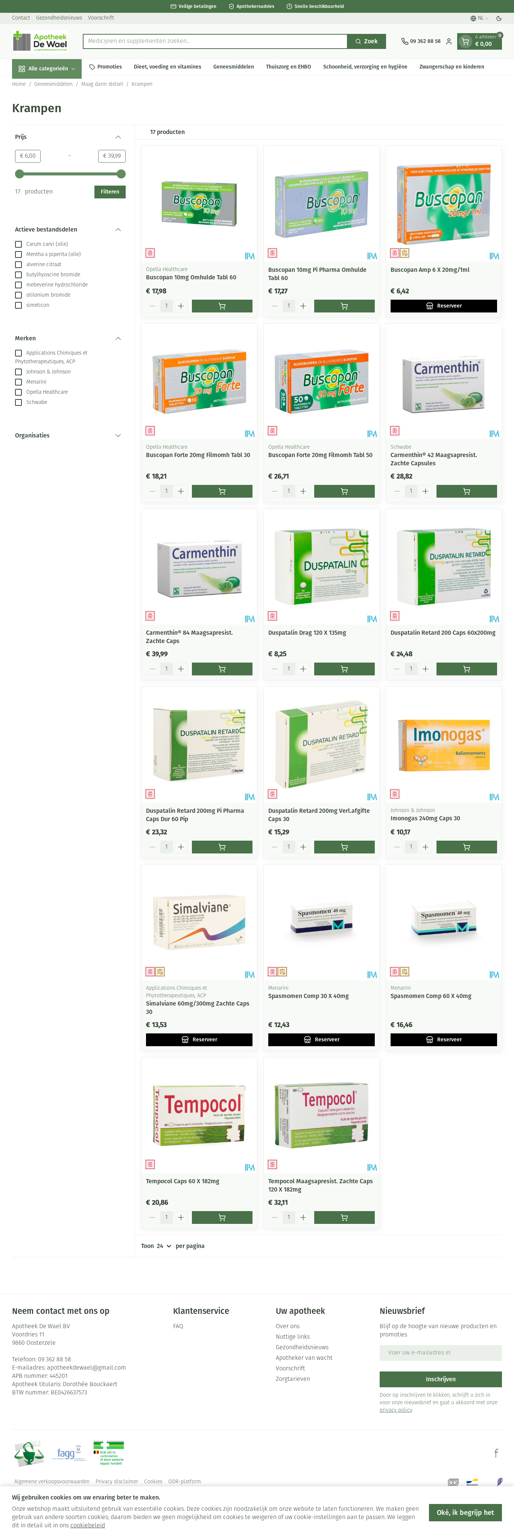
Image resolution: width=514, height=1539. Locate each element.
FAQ (178, 1327)
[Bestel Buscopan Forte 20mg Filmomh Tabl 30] (222, 491)
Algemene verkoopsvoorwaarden (52, 1482)
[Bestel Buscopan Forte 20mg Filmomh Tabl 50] (344, 491)
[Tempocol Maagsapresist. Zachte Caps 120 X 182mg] (321, 1115)
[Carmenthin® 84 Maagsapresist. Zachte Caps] (199, 567)
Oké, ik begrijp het (465, 1513)
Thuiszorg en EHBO (288, 67)
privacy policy (396, 1410)
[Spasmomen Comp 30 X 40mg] (321, 922)
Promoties (109, 67)
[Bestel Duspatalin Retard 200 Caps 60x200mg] (466, 669)
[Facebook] (496, 1453)
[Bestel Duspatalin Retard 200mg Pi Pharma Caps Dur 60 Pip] (222, 847)
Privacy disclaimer (117, 1482)
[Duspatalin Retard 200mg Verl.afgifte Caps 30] (321, 744)
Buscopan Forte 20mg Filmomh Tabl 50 (320, 455)
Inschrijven (441, 1379)
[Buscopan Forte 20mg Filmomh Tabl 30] (199, 381)
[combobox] (215, 41)
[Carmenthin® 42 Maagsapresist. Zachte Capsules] (444, 381)
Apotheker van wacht (304, 1358)
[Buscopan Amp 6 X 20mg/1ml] (444, 204)
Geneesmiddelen (233, 67)
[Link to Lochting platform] (499, 1482)
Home (19, 84)
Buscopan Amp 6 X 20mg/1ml (430, 269)
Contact (21, 18)
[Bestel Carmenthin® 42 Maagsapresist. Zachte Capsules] (466, 491)
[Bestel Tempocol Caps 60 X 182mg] (222, 1217)
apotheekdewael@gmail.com (86, 1368)
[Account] (449, 41)
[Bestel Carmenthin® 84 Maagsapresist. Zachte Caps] (222, 669)
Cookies (153, 1482)
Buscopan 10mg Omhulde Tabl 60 (191, 277)
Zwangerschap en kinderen (452, 67)
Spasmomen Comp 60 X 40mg (431, 996)
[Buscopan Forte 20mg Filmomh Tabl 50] (321, 381)
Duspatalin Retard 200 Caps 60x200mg (443, 632)
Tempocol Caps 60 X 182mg (182, 1181)
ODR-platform (184, 1482)
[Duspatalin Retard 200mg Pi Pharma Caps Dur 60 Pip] (199, 744)
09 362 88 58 (54, 1360)
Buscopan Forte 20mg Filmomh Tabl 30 (198, 455)
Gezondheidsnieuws (59, 18)
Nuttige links (293, 1337)
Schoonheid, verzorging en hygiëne (365, 67)
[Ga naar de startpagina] (40, 41)
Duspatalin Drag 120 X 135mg (307, 632)
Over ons (288, 1327)
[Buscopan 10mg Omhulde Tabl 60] (199, 204)
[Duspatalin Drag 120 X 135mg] (321, 567)
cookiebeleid (87, 1526)
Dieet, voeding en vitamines (167, 67)
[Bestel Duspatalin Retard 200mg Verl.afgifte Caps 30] (344, 847)
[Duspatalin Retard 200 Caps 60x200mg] (444, 567)
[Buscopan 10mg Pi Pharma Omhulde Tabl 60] (321, 204)
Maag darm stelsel (102, 84)
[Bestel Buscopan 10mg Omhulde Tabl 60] (222, 306)
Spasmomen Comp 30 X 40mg (308, 996)
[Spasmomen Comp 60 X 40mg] (444, 922)
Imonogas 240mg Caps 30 (425, 818)
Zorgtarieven (293, 1379)
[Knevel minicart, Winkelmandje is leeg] (465, 41)
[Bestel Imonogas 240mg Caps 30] (466, 847)
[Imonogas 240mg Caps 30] (444, 744)
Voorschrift (101, 18)
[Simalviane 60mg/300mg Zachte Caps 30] (199, 922)
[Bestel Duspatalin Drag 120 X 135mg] (344, 669)
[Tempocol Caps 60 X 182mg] (199, 1115)
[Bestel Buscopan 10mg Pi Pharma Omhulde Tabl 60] (344, 306)
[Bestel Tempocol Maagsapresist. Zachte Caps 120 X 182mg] (344, 1217)
